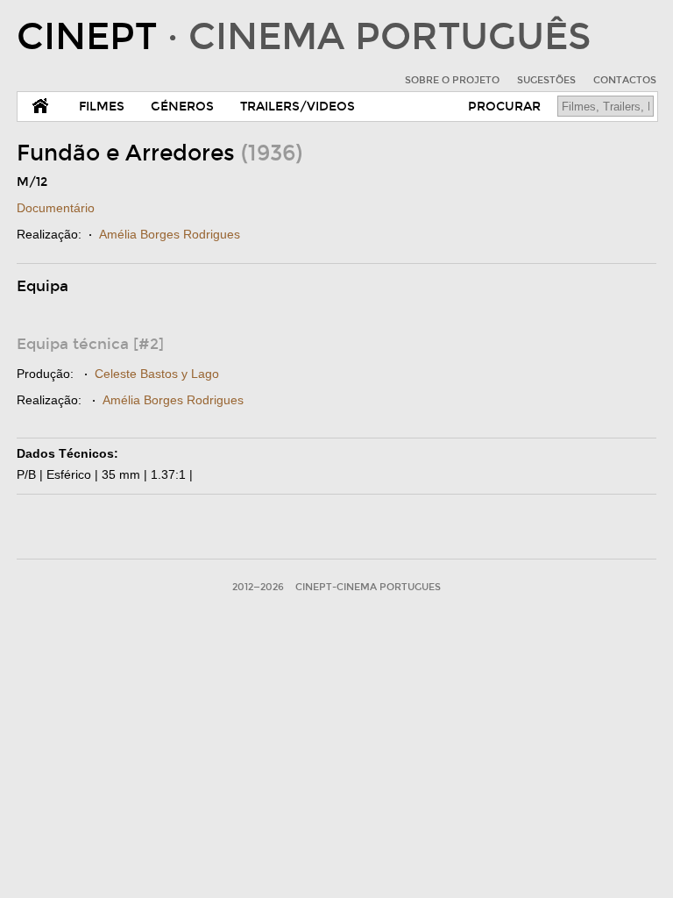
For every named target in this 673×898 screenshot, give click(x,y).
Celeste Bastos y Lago (157, 374)
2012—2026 (258, 587)
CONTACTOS (624, 80)
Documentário (56, 208)
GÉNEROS (182, 106)
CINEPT (304, 37)
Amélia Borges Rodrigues (169, 234)
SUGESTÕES (546, 80)
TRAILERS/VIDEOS (297, 106)
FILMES (101, 106)
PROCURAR (504, 106)
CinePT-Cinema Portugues (368, 587)
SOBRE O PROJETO (452, 80)
